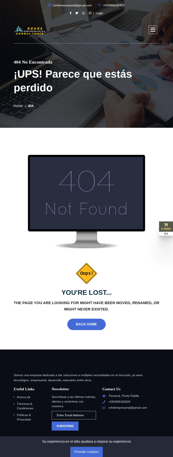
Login (99, 13)
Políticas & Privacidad (24, 417)
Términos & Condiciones (25, 406)
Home (18, 106)
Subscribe (65, 426)
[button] (153, 30)
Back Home (86, 324)
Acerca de (23, 397)
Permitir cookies (86, 452)
